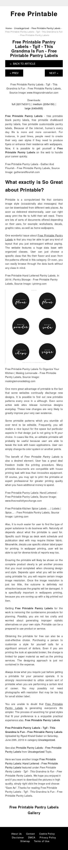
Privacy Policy (48, 837)
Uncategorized (46, 740)
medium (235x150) (44, 104)
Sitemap (25, 841)
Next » (53, 73)
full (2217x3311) (21, 104)
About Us (16, 833)
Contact (30, 833)
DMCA (31, 837)
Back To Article (22, 63)
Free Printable (34, 13)
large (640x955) (34, 108)
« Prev (14, 73)
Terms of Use (41, 841)
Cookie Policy (47, 833)
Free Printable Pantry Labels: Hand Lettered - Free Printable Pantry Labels (31, 763)
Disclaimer (18, 837)
